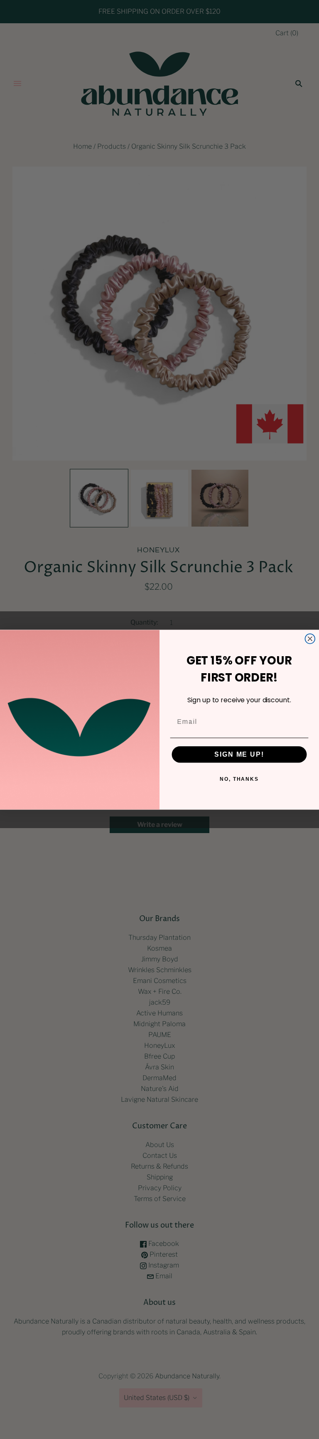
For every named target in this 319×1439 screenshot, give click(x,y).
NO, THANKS (239, 779)
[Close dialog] (310, 639)
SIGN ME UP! (239, 753)
